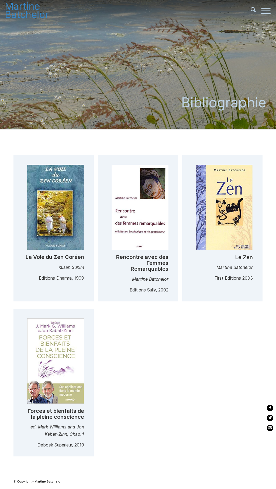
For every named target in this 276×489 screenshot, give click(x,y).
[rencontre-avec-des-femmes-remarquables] (140, 208)
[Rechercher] (250, 11)
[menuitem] (250, 11)
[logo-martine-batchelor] (32, 11)
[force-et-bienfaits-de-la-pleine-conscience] (55, 362)
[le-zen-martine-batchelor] (224, 208)
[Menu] (263, 11)
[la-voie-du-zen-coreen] (55, 208)
